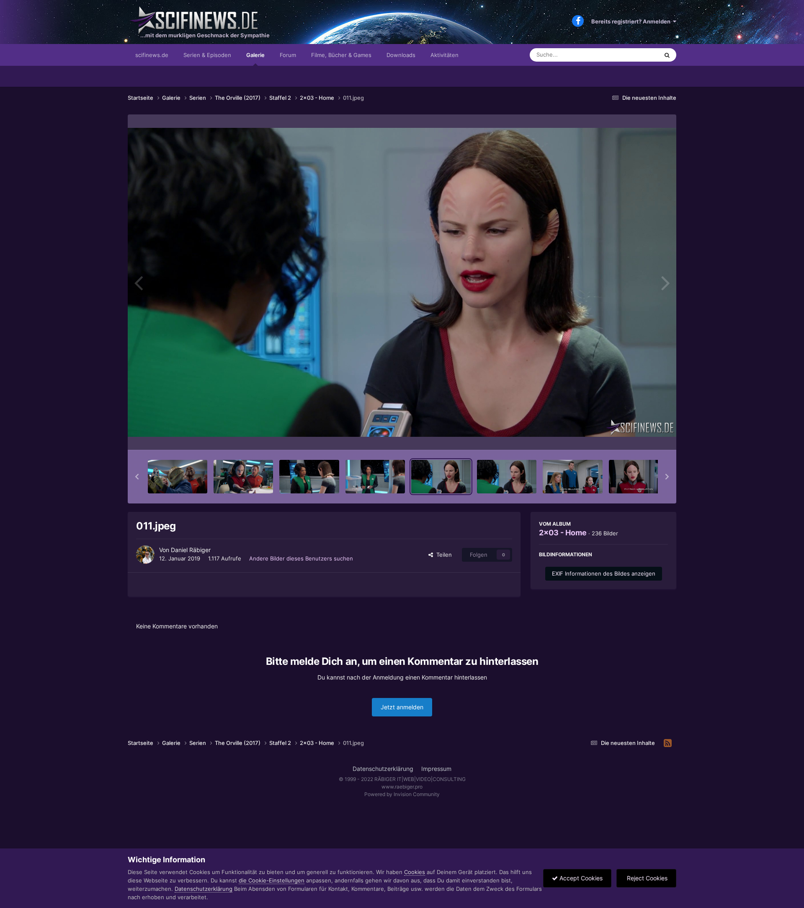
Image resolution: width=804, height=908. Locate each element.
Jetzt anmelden (402, 707)
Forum (288, 55)
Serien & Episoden (207, 55)
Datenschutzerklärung (383, 768)
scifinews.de (151, 55)
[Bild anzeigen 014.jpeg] (638, 476)
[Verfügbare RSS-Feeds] (667, 743)
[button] (137, 476)
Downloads (401, 55)
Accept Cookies (580, 878)
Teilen (442, 554)
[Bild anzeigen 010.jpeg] (375, 476)
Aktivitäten (444, 55)
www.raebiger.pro (402, 786)
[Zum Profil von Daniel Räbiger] (145, 554)
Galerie (255, 55)
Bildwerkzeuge (638, 434)
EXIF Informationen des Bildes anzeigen (603, 573)
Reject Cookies (646, 878)
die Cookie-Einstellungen (271, 880)
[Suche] (667, 55)
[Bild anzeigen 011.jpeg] (441, 476)
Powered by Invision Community (402, 794)
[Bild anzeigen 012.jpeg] (506, 476)
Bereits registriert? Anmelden (632, 21)
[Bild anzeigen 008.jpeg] (243, 476)
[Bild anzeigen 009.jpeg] (309, 476)
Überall (638, 55)
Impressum (436, 768)
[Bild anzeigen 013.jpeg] (572, 476)
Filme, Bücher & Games (341, 55)
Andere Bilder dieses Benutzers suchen (301, 558)
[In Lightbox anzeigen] (402, 282)
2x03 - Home (563, 532)
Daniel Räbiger (191, 549)
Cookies (414, 872)
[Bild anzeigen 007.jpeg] (177, 476)
